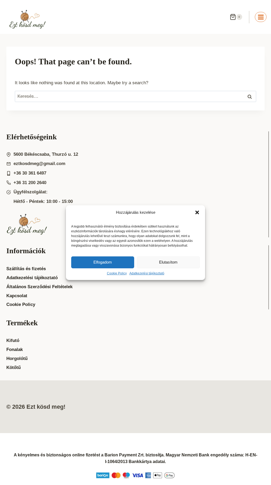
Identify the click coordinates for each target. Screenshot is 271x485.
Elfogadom (102, 262)
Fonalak (14, 349)
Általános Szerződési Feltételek (39, 286)
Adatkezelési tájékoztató (146, 273)
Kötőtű (13, 367)
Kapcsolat (16, 295)
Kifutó (12, 340)
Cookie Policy (117, 273)
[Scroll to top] (256, 469)
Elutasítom (168, 262)
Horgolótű (17, 358)
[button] (197, 212)
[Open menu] (261, 17)
